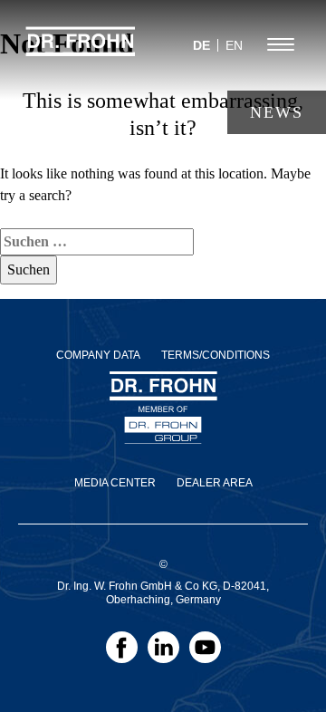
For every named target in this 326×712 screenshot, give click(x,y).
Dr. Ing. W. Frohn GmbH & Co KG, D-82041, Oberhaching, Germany (163, 593)
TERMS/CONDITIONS (215, 355)
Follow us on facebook (122, 653)
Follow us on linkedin (163, 653)
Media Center (115, 482)
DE (201, 45)
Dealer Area (215, 482)
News (276, 112)
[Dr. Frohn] (80, 50)
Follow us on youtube (205, 653)
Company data (98, 355)
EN (234, 45)
